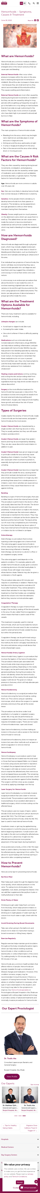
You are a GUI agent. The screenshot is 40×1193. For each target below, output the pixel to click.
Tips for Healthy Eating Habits (10, 1127)
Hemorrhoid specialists (20, 990)
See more (34, 1085)
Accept (20, 1182)
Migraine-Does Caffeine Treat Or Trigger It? (30, 1128)
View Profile (12, 1077)
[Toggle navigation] (38, 3)
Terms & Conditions (19, 1177)
